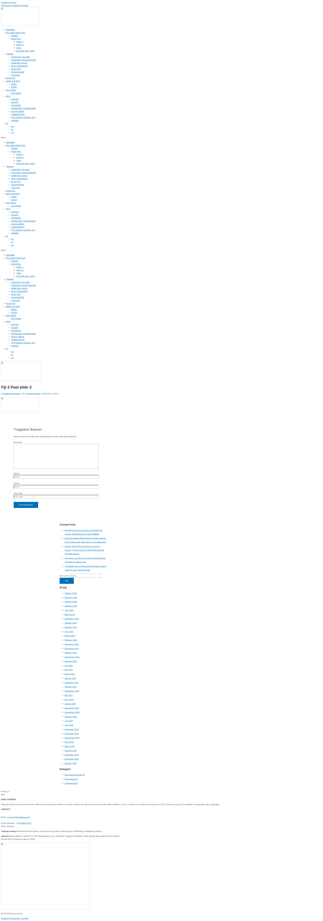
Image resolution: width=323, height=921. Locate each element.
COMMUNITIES (18, 114)
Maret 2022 (70, 674)
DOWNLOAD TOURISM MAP (23, 108)
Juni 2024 (69, 610)
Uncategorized (71, 783)
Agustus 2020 (71, 716)
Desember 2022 (72, 644)
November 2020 (72, 708)
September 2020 (72, 712)
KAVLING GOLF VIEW (25, 51)
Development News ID (75, 775)
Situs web (18, 493)
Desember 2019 (72, 729)
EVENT (14, 87)
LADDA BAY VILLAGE (20, 57)
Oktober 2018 (71, 763)
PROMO (14, 36)
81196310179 (25, 823)
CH (12, 132)
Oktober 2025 (71, 593)
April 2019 (69, 742)
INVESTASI (16, 39)
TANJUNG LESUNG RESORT (23, 60)
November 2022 (72, 648)
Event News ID (71, 779)
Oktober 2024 (71, 602)
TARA (18, 48)
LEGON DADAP (17, 72)
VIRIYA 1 (19, 42)
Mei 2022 (69, 670)
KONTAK (15, 99)
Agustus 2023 (71, 627)
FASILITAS (10, 78)
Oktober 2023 (71, 623)
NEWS (14, 84)
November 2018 (72, 759)
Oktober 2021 (71, 687)
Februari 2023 (71, 640)
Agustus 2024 (71, 606)
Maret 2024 (70, 614)
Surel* (16, 483)
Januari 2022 (70, 678)
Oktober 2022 (71, 653)
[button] (161, 137)
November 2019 (72, 733)
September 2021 (72, 691)
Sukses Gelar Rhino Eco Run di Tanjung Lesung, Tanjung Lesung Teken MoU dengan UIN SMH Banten (84, 550)
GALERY (14, 102)
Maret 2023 (70, 636)
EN (12, 126)
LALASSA (15, 75)
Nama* (17, 473)
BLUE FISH (16, 69)
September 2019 (72, 738)
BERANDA (10, 30)
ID (7, 123)
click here (215, 804)
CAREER (15, 120)
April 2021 (69, 699)
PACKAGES (16, 105)
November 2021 (72, 682)
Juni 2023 (69, 631)
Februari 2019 (71, 750)
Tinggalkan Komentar (10, 393)
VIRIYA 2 (20, 45)
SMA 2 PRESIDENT (19, 66)
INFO (8, 96)
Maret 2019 (70, 746)
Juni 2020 (69, 725)
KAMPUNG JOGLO (19, 63)
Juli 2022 (69, 665)
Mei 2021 (69, 695)
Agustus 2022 (71, 661)
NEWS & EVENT (13, 81)
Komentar (18, 442)
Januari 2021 (70, 704)
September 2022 (72, 657)
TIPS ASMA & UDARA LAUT (23, 117)
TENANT (10, 54)
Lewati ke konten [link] (8, 2)
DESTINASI (11, 90)
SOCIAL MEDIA (17, 111)
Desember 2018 (72, 755)
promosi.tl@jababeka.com (18, 817)
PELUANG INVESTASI (15, 33)
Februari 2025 (71, 597)
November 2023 (72, 619)
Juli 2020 (69, 721)
